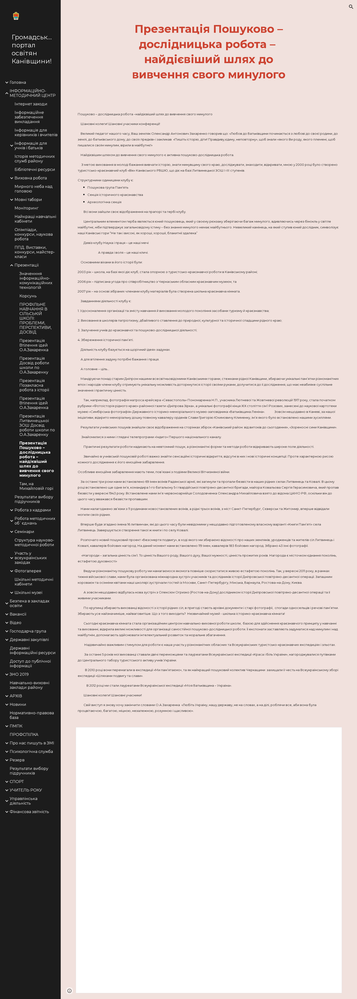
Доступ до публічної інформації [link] (30, 663)
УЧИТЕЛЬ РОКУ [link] (26, 790)
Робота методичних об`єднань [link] (35, 520)
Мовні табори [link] (28, 199)
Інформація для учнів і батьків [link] (31, 145)
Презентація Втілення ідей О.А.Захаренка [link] (33, 345)
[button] (351, 7)
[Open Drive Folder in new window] (332, 733)
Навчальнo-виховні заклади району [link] (29, 685)
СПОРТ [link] (17, 781)
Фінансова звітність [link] (29, 811)
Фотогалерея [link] (28, 571)
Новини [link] (18, 704)
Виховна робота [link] (31, 178)
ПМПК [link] (16, 726)
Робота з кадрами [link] (33, 510)
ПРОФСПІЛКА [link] (24, 734)
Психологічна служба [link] (31, 751)
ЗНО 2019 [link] (19, 674)
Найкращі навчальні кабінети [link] (35, 219)
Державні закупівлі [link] (29, 639)
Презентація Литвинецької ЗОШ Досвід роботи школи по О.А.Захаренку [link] (37, 425)
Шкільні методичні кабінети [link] (34, 581)
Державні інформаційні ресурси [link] (33, 650)
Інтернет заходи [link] (31, 104)
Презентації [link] (27, 265)
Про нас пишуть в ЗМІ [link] (32, 743)
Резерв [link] (17, 760)
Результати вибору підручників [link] (34, 499)
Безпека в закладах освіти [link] (29, 603)
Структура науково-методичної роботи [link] (34, 542)
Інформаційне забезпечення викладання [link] (29, 117)
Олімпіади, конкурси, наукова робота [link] (34, 234)
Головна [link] (18, 82)
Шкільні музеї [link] (28, 592)
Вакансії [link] (18, 614)
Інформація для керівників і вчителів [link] (36, 132)
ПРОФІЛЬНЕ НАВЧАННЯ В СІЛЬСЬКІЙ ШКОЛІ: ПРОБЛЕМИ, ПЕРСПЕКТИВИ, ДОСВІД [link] (35, 318)
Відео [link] (15, 622)
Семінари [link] (24, 531)
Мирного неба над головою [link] (34, 188)
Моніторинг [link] (27, 208)
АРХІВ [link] (16, 696)
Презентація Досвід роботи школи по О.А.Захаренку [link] (34, 365)
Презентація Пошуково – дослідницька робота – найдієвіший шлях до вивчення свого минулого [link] (36, 459)
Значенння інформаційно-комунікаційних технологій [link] (35, 280)
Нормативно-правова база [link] (32, 715)
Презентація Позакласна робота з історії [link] (34, 385)
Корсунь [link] (28, 296)
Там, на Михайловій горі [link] (36, 486)
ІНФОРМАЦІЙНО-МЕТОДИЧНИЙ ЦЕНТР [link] (33, 93)
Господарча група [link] (28, 631)
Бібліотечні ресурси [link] (35, 169)
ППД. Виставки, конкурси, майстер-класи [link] (35, 252)
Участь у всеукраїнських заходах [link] (31, 558)
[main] (208, 51)
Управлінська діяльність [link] (23, 801)
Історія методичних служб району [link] (35, 158)
